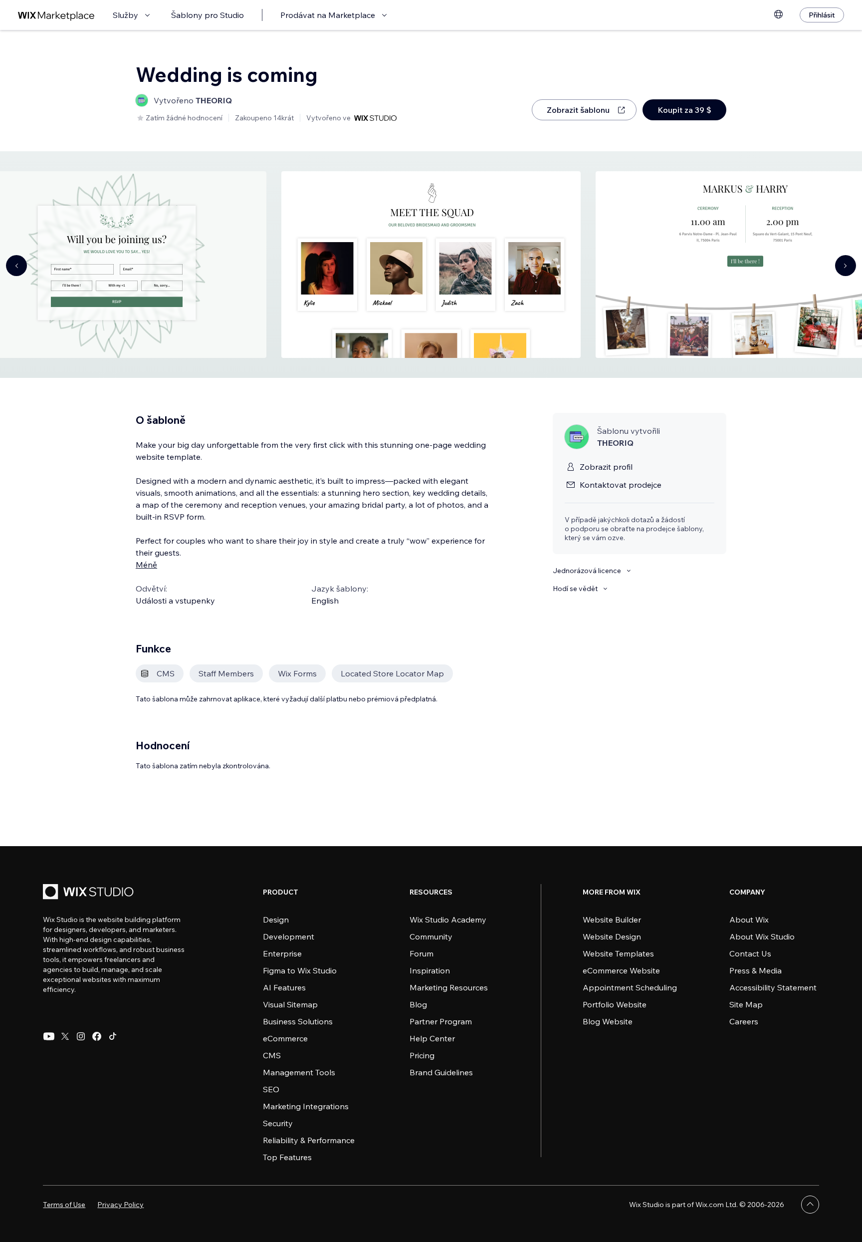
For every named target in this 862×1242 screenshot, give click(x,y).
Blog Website (608, 1021)
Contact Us (750, 953)
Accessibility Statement (773, 987)
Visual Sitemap (290, 1004)
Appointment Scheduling (630, 987)
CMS (272, 1055)
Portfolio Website (614, 1004)
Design (276, 920)
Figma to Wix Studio (300, 970)
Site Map (746, 1004)
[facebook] (97, 1036)
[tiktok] (113, 1036)
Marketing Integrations (306, 1106)
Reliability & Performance (309, 1140)
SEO (271, 1089)
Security (278, 1123)
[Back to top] (810, 1205)
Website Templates (618, 953)
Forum (421, 953)
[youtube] (49, 1036)
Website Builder (612, 920)
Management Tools (299, 1072)
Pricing (422, 1055)
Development (288, 936)
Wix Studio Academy (448, 920)
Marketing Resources (449, 987)
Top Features (287, 1157)
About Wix (749, 920)
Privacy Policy (120, 1204)
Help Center (432, 1038)
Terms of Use (64, 1204)
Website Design (612, 936)
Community (431, 936)
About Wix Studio (762, 936)
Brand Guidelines (441, 1072)
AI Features (284, 987)
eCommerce (285, 1038)
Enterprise (282, 953)
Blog (418, 1004)
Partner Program (441, 1021)
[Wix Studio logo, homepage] (90, 893)
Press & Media (755, 970)
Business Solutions (298, 1021)
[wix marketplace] (56, 15)
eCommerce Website (621, 970)
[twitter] (65, 1036)
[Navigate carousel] (16, 265)
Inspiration (430, 970)
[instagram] (81, 1036)
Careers (743, 1021)
